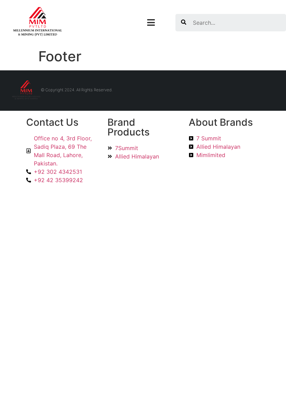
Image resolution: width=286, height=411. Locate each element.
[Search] (184, 22)
